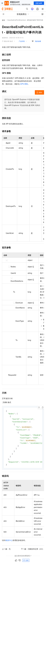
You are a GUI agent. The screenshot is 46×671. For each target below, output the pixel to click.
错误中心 (9, 540)
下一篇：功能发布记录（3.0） (32, 549)
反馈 (27, 560)
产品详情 (22, 41)
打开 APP (39, 3)
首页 (3, 20)
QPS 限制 (24, 84)
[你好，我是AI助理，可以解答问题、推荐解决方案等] (32, 8)
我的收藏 (38, 41)
